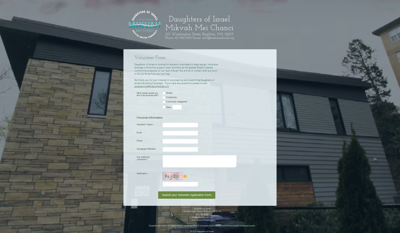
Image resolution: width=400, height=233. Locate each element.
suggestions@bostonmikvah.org (151, 86)
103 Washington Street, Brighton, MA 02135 (202, 211)
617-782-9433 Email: (188, 38)
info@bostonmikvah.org (218, 38)
